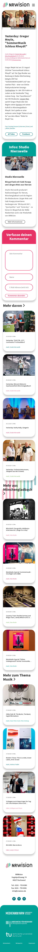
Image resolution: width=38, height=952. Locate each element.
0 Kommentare (16, 60)
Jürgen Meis (24, 99)
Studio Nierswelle (20, 54)
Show (28, 126)
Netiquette (19, 943)
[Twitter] (24, 899)
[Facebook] (13, 899)
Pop (19, 73)
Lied (31, 126)
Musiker (12, 128)
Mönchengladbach (10, 56)
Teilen (12, 134)
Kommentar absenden (16, 296)
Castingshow (10, 90)
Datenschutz (6, 943)
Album (8, 128)
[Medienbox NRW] (19, 913)
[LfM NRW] (19, 924)
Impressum (32, 943)
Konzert (16, 126)
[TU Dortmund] (19, 934)
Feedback (26, 134)
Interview (22, 126)
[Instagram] (19, 899)
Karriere (19, 104)
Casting (10, 126)
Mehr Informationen (15, 222)
